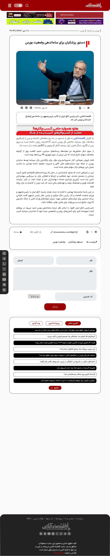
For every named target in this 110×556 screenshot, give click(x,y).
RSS (29, 518)
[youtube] (4, 279)
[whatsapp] (4, 264)
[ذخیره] (88, 107)
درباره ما (79, 518)
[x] (4, 269)
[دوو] (79, 15)
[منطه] (30, 15)
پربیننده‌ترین (54, 323)
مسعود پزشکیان (75, 242)
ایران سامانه (59, 553)
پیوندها (59, 518)
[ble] (4, 290)
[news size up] (21, 107)
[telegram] (4, 258)
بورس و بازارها (93, 30)
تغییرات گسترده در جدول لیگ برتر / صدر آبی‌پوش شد (76, 368)
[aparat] (4, 253)
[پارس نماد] (30, 22)
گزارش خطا (34, 232)
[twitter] (57, 533)
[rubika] (4, 285)
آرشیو (56, 387)
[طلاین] (79, 22)
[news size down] (31, 107)
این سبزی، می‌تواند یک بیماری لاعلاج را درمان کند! (77, 349)
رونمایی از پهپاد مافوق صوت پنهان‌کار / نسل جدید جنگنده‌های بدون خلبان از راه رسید (65, 330)
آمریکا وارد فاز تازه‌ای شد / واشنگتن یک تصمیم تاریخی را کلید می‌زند (71, 336)
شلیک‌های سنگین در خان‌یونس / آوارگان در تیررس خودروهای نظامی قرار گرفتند (67, 361)
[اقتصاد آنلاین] (93, 5)
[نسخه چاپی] (80, 107)
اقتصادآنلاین (79, 138)
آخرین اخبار (73, 323)
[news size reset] (26, 107)
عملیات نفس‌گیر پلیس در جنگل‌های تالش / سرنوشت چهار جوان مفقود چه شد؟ (67, 355)
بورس (82, 30)
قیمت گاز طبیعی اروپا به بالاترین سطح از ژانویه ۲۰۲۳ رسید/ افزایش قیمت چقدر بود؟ (65, 342)
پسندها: (16, 232)
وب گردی (36, 323)
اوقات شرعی (38, 518)
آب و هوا (49, 518)
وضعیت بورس (59, 242)
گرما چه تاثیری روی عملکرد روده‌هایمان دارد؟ (79, 374)
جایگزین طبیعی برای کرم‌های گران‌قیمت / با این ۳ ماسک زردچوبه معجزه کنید (68, 380)
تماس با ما (69, 518)
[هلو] (55, 130)
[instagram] (4, 274)
